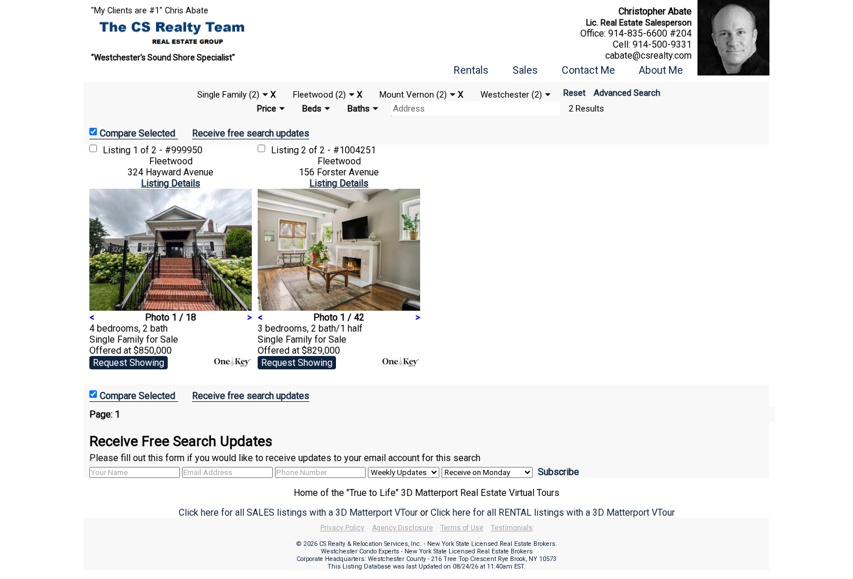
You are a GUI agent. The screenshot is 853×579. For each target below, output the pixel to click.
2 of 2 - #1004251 (338, 150)
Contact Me (588, 70)
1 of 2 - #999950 (168, 150)
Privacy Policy (342, 528)
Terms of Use (461, 528)
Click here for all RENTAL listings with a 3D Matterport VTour (553, 512)
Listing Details (170, 183)
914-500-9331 (662, 44)
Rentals (471, 70)
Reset (574, 93)
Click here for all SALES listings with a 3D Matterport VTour (298, 512)
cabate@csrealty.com (648, 55)
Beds (311, 108)
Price (266, 108)
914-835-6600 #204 (650, 33)
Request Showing (128, 362)
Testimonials (512, 528)
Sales (525, 70)
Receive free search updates (250, 133)
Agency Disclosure (402, 528)
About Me (661, 70)
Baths (359, 108)
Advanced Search (627, 93)
